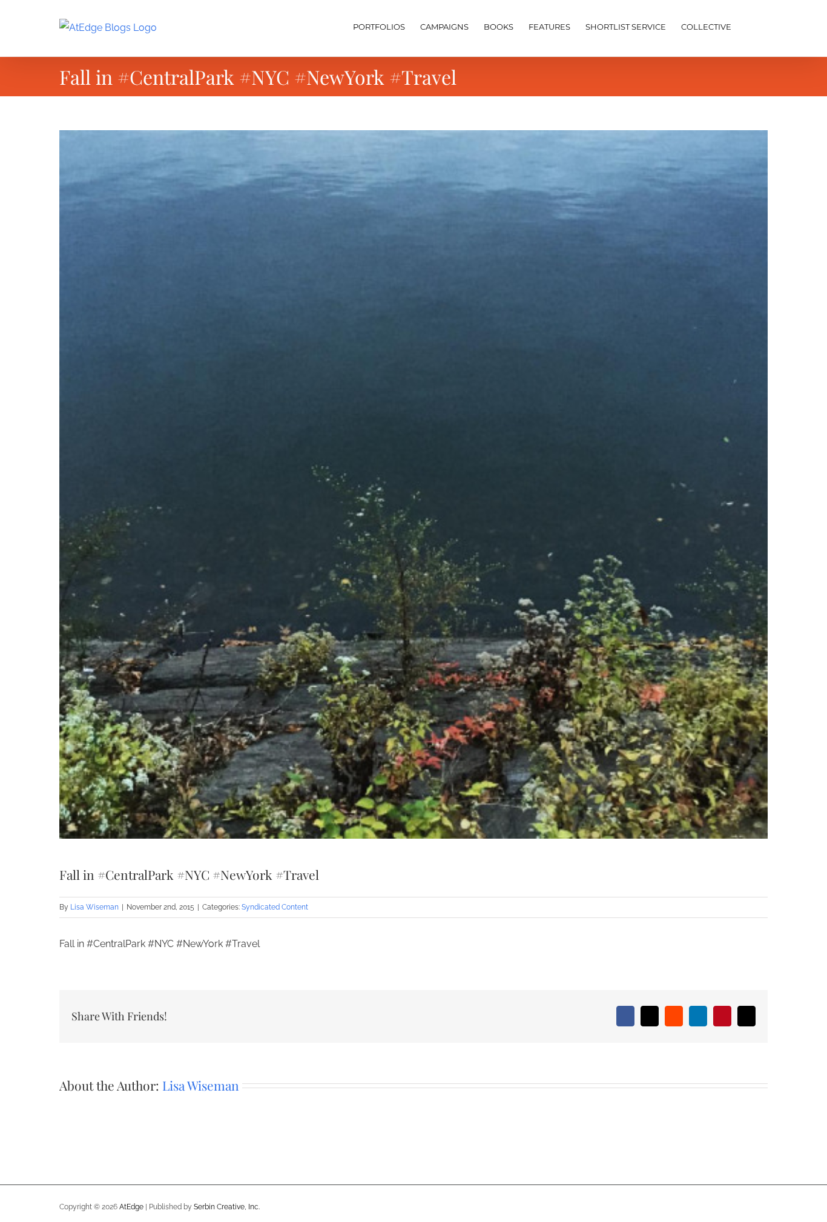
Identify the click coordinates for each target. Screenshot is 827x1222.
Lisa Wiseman (94, 907)
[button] (749, 25)
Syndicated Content (275, 907)
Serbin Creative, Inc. (227, 1207)
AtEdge (131, 1207)
